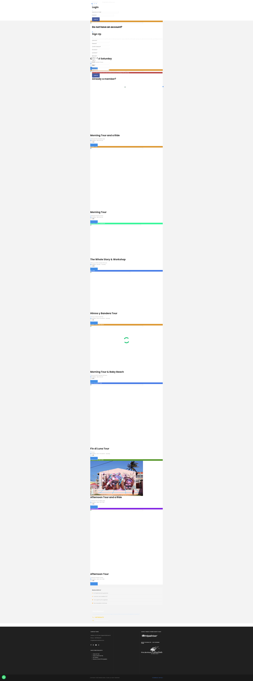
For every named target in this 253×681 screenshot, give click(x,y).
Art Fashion (95, 657)
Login (93, 82)
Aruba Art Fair (96, 654)
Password (94, 15)
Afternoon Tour (99, 574)
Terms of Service (121, 71)
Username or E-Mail (96, 12)
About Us (132, 87)
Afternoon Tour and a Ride (106, 497)
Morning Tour (98, 212)
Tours (119, 87)
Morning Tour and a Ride (105, 135)
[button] (4, 677)
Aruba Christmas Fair (98, 655)
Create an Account (96, 30)
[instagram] (96, 3)
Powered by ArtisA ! (157, 677)
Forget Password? (96, 23)
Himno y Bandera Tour (103, 313)
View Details (94, 145)
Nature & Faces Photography (100, 659)
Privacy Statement (131, 71)
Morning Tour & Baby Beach (107, 372)
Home (113, 87)
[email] (92, 3)
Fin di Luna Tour (99, 448)
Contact (139, 87)
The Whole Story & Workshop (108, 259)
